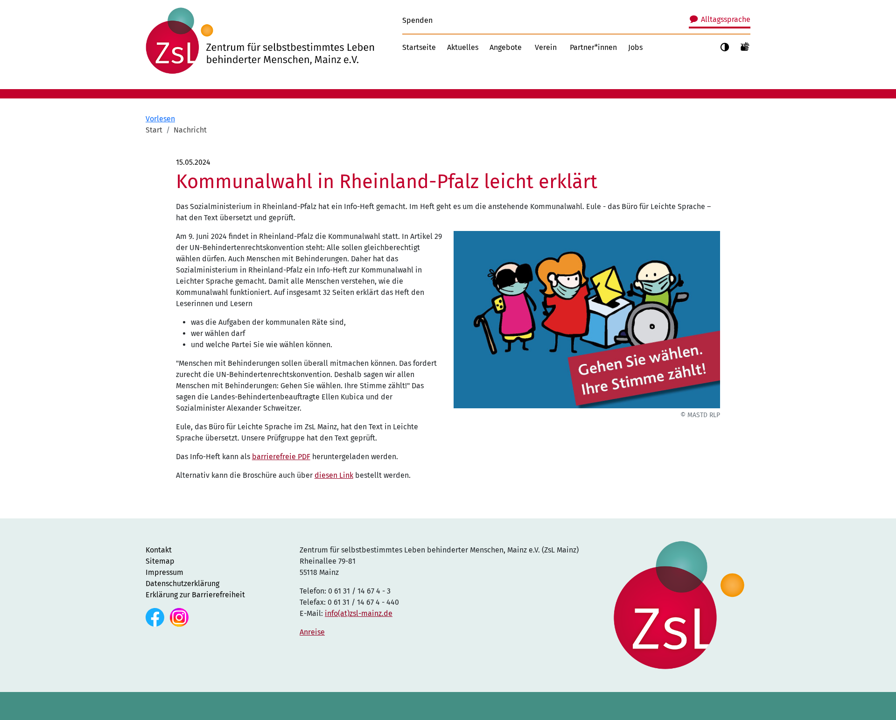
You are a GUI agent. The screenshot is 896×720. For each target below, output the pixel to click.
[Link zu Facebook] (156, 616)
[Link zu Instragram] (179, 616)
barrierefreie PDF (281, 456)
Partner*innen (593, 47)
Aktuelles (462, 47)
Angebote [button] (506, 47)
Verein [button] (546, 47)
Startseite (419, 47)
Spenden (417, 20)
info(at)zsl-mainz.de (358, 613)
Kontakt (159, 549)
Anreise (312, 632)
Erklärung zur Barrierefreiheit (195, 594)
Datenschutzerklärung (182, 583)
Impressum (164, 572)
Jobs (635, 47)
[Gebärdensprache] (745, 46)
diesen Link (334, 475)
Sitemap (160, 561)
